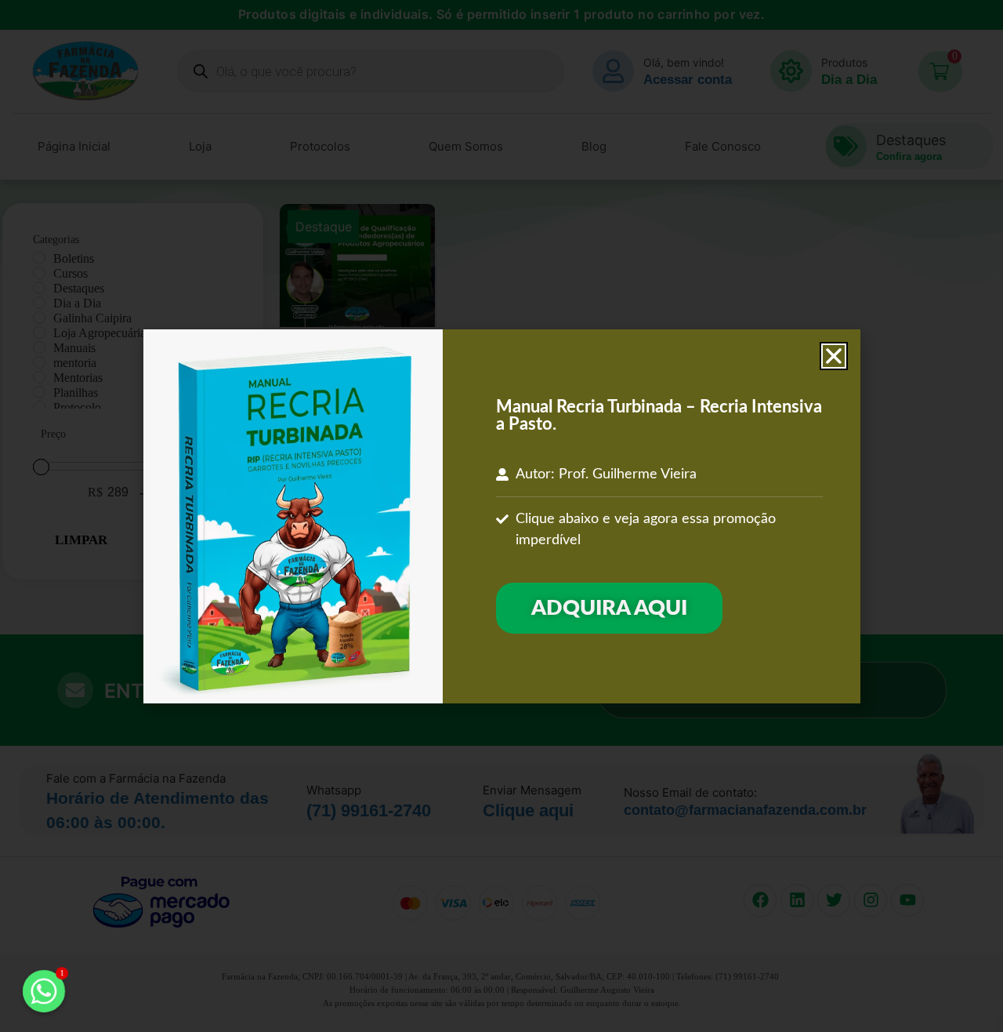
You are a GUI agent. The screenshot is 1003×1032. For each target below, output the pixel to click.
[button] (834, 356)
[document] (501, 516)
